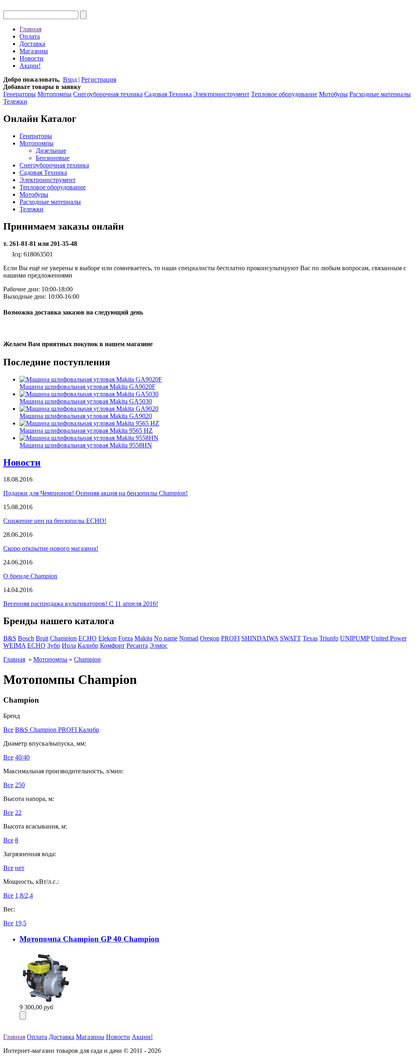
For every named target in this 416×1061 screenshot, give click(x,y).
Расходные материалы (380, 94)
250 (20, 784)
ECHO (87, 638)
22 (18, 812)
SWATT (290, 638)
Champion (63, 638)
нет (19, 867)
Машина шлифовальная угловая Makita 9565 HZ (86, 430)
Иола (69, 645)
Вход (70, 79)
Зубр (53, 645)
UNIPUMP (354, 638)
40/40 (22, 757)
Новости (31, 58)
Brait (42, 638)
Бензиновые (52, 157)
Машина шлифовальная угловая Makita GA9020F (88, 386)
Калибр (88, 645)
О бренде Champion (30, 576)
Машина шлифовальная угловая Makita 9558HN (86, 445)
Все (8, 729)
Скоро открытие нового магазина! (50, 548)
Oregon (209, 638)
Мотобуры (333, 94)
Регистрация (98, 79)
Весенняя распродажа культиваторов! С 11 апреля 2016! (80, 603)
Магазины (34, 51)
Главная (30, 29)
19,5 (20, 923)
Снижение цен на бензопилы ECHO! (54, 520)
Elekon (107, 638)
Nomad (188, 638)
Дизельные (51, 150)
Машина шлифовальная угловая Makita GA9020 (86, 415)
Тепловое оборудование (284, 94)
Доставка (32, 43)
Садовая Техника (168, 94)
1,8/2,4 (24, 895)
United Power (389, 638)
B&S (9, 638)
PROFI (230, 638)
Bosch (26, 638)
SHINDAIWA (259, 638)
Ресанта (137, 645)
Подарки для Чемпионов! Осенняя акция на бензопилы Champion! (95, 493)
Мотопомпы (54, 94)
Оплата (30, 36)
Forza (125, 638)
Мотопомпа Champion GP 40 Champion (89, 939)
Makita (143, 638)
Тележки (15, 101)
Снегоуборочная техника (108, 94)
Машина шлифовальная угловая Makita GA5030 (86, 401)
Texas (310, 638)
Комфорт (112, 645)
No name (166, 638)
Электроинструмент (221, 94)
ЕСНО (36, 645)
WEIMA (14, 645)
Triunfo (328, 638)
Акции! (30, 65)
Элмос (158, 645)
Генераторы (19, 94)
